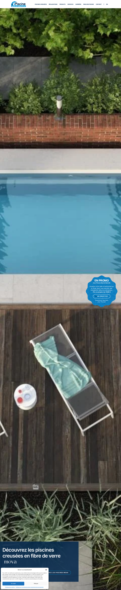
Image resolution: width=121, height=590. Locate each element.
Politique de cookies (10, 587)
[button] (46, 570)
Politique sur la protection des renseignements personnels (29, 587)
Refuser (36, 583)
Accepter (13, 583)
